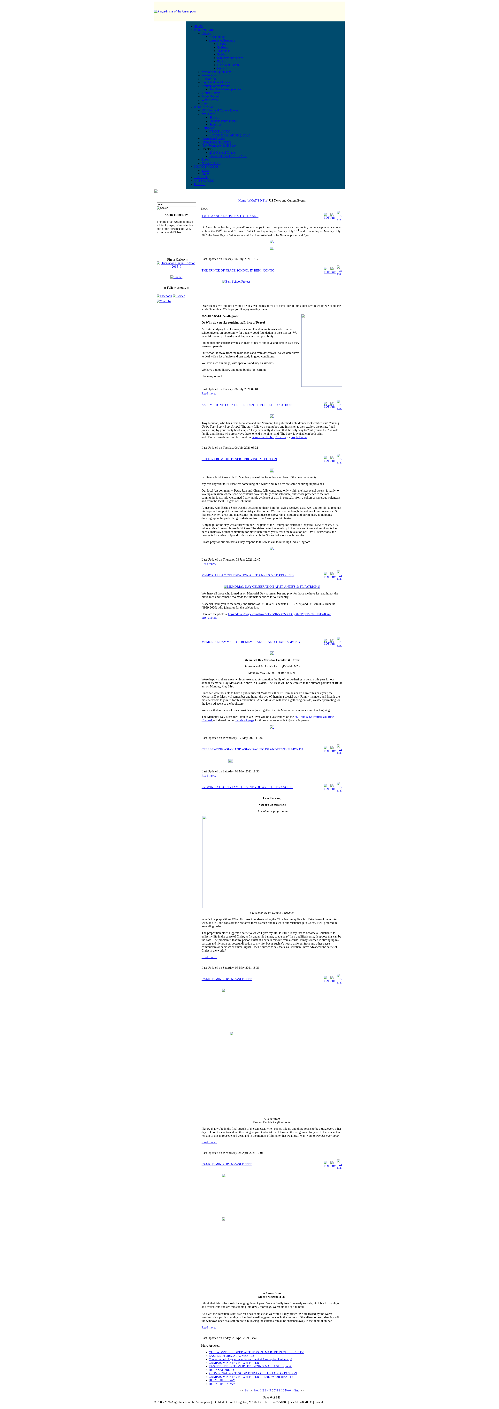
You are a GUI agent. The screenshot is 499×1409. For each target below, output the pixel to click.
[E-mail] (339, 219)
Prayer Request (211, 96)
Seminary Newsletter (230, 57)
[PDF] (327, 217)
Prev (256, 1390)
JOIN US (199, 184)
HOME (198, 26)
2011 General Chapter (222, 152)
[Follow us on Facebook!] (165, 296)
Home (242, 200)
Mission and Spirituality (216, 71)
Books (206, 159)
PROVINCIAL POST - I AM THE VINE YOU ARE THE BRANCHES (247, 787)
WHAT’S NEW (257, 200)
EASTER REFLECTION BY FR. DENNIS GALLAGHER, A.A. (250, 1366)
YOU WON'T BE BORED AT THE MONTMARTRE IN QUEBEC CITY (256, 1352)
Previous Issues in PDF (223, 121)
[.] (272, 241)
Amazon (280, 437)
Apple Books (299, 437)
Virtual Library (211, 93)
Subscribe (215, 124)
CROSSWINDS (219, 131)
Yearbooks (223, 50)
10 (282, 1390)
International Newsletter (216, 142)
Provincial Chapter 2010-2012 (228, 156)
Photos (221, 61)
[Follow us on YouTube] (164, 301)
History (221, 43)
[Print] (333, 217)
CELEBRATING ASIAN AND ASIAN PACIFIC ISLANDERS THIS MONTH (252, 749)
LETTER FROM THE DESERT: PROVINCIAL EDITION (239, 459)
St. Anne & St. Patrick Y (309, 716)
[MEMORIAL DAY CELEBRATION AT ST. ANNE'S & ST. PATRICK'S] (272, 586)
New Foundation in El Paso (219, 145)
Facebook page (244, 720)
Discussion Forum (228, 64)
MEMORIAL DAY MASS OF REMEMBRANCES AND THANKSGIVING (251, 642)
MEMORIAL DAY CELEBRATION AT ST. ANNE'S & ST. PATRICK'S (248, 575)
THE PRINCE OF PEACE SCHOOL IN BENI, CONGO (238, 270)
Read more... (209, 393)
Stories (221, 54)
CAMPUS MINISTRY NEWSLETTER (227, 979)
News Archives (211, 163)
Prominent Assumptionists (225, 89)
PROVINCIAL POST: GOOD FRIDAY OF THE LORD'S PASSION (253, 1373)
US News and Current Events (220, 110)
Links (205, 103)
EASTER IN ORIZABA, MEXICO (231, 1355)
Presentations (210, 75)
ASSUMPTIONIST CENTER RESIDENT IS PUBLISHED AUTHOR (247, 405)
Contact (222, 68)
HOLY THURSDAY (222, 1380)
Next (288, 1390)
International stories (214, 138)
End (296, 1390)
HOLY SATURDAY (222, 1369)
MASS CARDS (204, 180)
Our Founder (217, 36)
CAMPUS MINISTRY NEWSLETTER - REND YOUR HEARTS (251, 1376)
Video (205, 170)
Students (222, 47)
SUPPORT (201, 177)
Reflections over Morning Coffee (229, 135)
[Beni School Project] (272, 290)
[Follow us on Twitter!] (179, 296)
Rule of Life (209, 78)
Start (247, 1390)
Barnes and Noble (263, 437)
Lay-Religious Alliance (216, 82)
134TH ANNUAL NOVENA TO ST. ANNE (230, 216)
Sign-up (214, 117)
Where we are (210, 100)
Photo (205, 173)
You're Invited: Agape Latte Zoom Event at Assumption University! (250, 1359)
